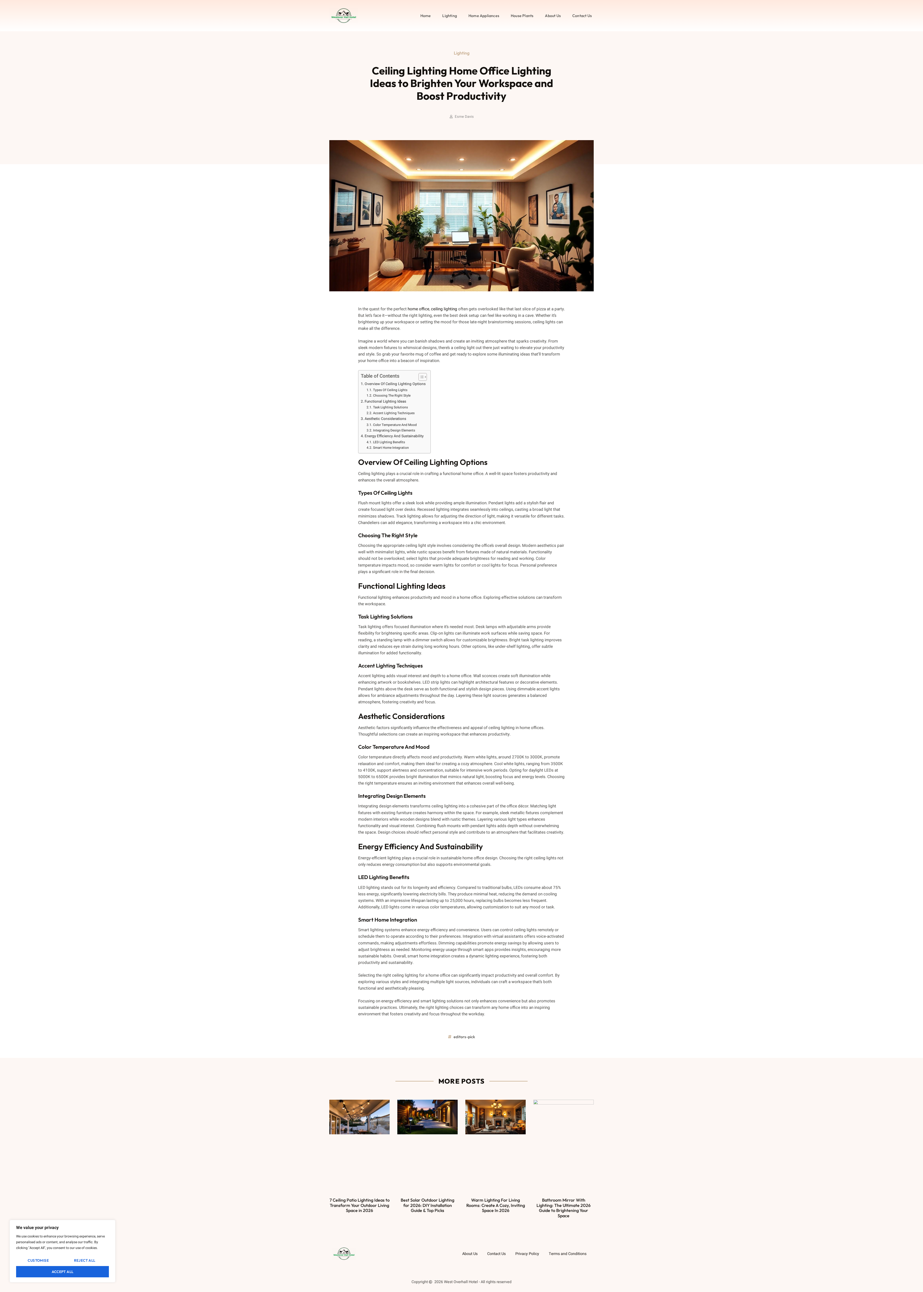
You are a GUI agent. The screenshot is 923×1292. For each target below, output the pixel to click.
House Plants (522, 15)
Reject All (84, 1260)
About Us (553, 15)
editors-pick (464, 1036)
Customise (38, 1260)
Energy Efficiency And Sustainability (394, 436)
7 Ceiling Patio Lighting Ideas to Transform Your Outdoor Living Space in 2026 (360, 1205)
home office (418, 309)
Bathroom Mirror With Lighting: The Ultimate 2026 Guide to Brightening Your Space (563, 1207)
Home (425, 15)
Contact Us (582, 15)
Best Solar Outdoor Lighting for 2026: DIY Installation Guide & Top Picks (427, 1205)
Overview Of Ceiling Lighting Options (395, 384)
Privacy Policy (527, 1254)
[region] (62, 1251)
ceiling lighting (444, 309)
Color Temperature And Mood (395, 425)
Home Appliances (483, 15)
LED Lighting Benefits (389, 442)
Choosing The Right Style (392, 395)
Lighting (449, 15)
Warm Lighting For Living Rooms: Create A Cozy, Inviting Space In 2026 (495, 1205)
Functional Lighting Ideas (385, 401)
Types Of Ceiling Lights (390, 390)
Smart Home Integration (391, 447)
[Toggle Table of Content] (420, 377)
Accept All (63, 1271)
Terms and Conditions (567, 1254)
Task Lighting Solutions (390, 407)
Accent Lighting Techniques (394, 413)
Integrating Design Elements (394, 430)
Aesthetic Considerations (385, 418)
